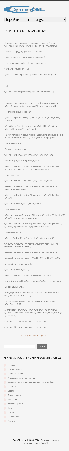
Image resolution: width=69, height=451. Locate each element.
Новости (11, 365)
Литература (13, 399)
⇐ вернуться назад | (30, 336)
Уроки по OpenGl (15, 404)
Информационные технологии (21, 378)
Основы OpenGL (15, 369)
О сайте (11, 421)
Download (12, 386)
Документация (14, 395)
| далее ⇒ (44, 336)
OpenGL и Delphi (15, 374)
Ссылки (11, 412)
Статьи (11, 408)
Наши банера (14, 417)
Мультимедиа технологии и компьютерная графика (31, 382)
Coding (11, 391)
